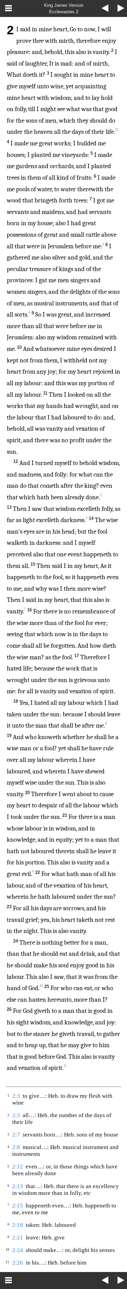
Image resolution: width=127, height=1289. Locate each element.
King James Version (63, 5)
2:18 (17, 1225)
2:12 (17, 1166)
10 (41, 986)
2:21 (17, 1237)
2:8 (16, 1147)
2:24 (17, 1250)
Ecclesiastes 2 (63, 11)
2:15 (17, 1205)
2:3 (16, 1096)
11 (65, 1065)
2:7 (16, 1134)
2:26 (17, 1262)
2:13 (17, 1186)
